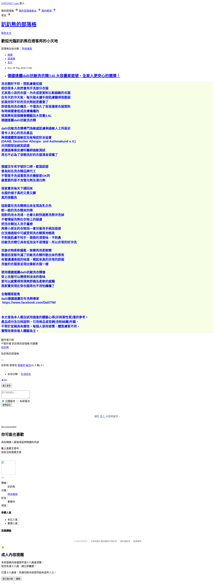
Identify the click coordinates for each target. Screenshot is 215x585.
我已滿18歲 (8, 579)
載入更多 (7, 386)
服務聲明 (137, 541)
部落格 (11, 58)
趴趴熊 (5, 347)
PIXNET (84, 541)
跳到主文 (6, 33)
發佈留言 (7, 405)
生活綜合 (26, 374)
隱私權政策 (125, 541)
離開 (18, 579)
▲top (4, 379)
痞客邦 (21, 365)
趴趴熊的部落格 (19, 24)
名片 (10, 62)
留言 (28, 365)
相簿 (10, 55)
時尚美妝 (27, 48)
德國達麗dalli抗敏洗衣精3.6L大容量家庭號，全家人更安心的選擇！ (64, 76)
